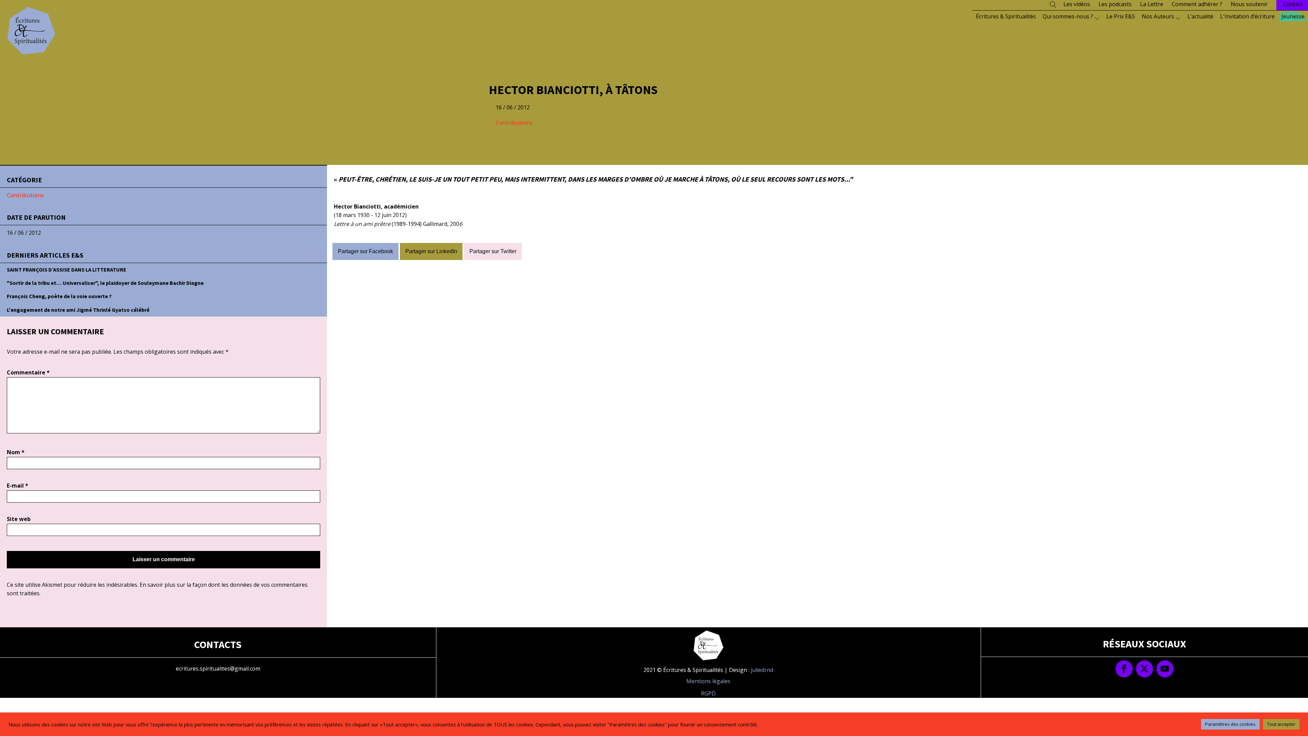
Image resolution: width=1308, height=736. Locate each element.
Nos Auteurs (1158, 16)
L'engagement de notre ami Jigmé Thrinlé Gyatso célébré (78, 309)
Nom (16, 452)
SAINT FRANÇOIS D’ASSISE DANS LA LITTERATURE (66, 269)
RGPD (708, 693)
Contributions (514, 122)
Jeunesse (1293, 16)
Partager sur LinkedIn (431, 251)
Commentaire (28, 372)
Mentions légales (708, 681)
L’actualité (1200, 16)
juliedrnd (762, 670)
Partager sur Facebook (365, 251)
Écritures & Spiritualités (1006, 16)
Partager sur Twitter (492, 251)
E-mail (17, 485)
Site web (19, 519)
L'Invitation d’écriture (1247, 16)
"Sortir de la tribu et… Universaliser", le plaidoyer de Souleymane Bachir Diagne (105, 282)
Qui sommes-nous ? (1068, 16)
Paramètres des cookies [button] (1230, 724)
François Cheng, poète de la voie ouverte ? (59, 296)
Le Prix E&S (1120, 16)
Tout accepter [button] (1281, 724)
